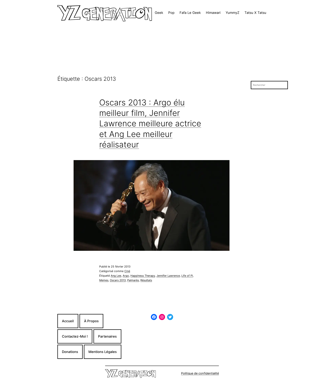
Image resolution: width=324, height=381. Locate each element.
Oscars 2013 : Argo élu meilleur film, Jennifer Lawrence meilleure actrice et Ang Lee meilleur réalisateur (150, 123)
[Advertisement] (162, 50)
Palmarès (133, 280)
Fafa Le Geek (190, 13)
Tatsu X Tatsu (255, 13)
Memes (103, 280)
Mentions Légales (102, 352)
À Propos (91, 321)
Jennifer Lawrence (168, 275)
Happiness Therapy (142, 275)
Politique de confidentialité (200, 373)
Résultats (146, 280)
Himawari (213, 13)
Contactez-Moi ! (75, 336)
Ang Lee (116, 275)
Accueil (68, 321)
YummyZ (232, 13)
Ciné (127, 271)
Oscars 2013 (118, 280)
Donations (70, 352)
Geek (159, 13)
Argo (126, 275)
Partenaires (107, 336)
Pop (171, 13)
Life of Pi (187, 275)
